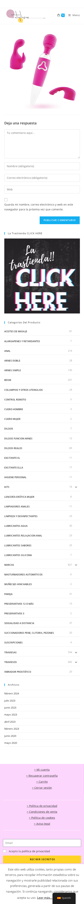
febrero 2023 (11, 728)
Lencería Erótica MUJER (19, 496)
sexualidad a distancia (19, 623)
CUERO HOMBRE (13, 409)
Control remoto (15, 399)
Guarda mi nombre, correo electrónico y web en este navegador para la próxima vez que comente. (38, 207)
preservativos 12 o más (19, 603)
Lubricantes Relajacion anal (23, 535)
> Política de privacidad (42, 806)
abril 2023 (9, 721)
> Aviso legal (42, 824)
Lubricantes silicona (18, 555)
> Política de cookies (42, 818)
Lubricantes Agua (16, 526)
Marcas (9, 565)
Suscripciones (13, 642)
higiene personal (15, 477)
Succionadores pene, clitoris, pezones (29, 633)
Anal (7, 351)
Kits (6, 487)
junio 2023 (10, 707)
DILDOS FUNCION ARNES (18, 438)
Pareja (8, 594)
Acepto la (29, 851)
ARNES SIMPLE (12, 370)
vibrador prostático (17, 671)
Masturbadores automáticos (23, 574)
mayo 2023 (10, 714)
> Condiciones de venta (42, 812)
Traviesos (10, 662)
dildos (8, 428)
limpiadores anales (17, 506)
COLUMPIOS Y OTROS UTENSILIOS (23, 390)
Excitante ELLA (13, 467)
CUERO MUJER (12, 419)
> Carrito (42, 781)
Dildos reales (13, 448)
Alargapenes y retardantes (22, 341)
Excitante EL (12, 458)
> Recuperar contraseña (42, 775)
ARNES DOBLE (12, 360)
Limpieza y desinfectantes (21, 516)
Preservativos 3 (14, 613)
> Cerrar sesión (42, 787)
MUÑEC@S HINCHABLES (18, 584)
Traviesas (10, 652)
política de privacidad (36, 851)
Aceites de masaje (15, 331)
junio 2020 (10, 736)
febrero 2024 (11, 693)
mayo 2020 (10, 743)
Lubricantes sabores (17, 545)
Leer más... (44, 898)
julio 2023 (9, 700)
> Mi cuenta (42, 769)
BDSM (7, 380)
